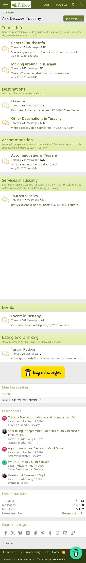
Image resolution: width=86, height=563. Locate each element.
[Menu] (5, 5)
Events (8, 307)
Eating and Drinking (20, 337)
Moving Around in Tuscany (33, 64)
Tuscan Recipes (23, 349)
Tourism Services (24, 195)
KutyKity (68, 128)
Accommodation (17, 140)
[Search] (81, 4)
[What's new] (73, 4)
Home (56, 552)
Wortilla (32, 77)
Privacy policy (33, 552)
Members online (15, 387)
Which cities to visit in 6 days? (28, 128)
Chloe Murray (71, 110)
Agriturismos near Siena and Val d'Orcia (34, 164)
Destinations (13, 89)
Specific (6, 394)
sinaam (76, 358)
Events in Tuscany (26, 316)
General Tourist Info (28, 43)
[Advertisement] (43, 254)
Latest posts (11, 411)
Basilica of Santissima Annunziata (30, 205)
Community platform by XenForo (34, 559)
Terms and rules (12, 552)
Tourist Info (12, 27)
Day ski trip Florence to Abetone (30, 110)
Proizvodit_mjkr (73, 513)
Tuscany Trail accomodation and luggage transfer (40, 73)
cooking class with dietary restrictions (33, 358)
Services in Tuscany (20, 180)
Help (46, 552)
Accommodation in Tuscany (34, 155)
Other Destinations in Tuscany (36, 118)
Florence (18, 101)
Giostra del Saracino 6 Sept (27, 325)
